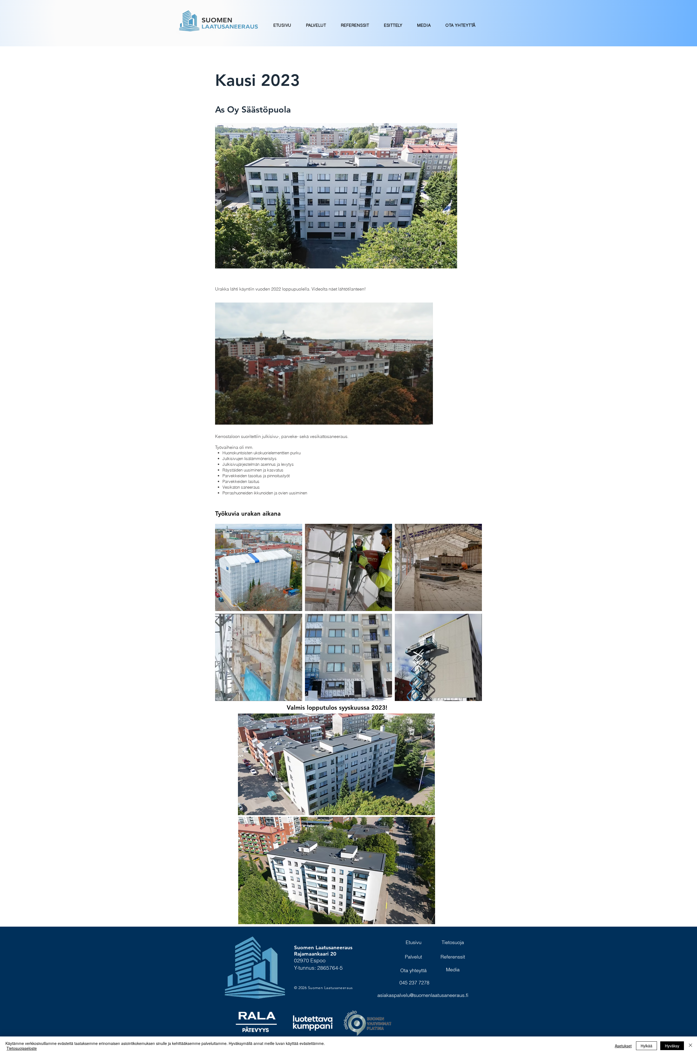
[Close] (690, 1046)
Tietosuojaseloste (22, 1048)
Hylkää (646, 1045)
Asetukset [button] (623, 1045)
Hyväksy (672, 1045)
